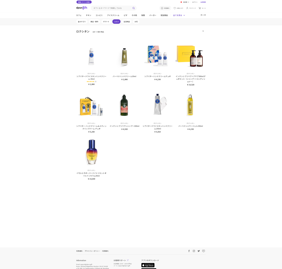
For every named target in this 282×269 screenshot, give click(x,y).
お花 (136, 21)
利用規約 (79, 251)
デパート (106, 21)
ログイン (195, 2)
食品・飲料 (94, 21)
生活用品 (127, 21)
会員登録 (203, 2)
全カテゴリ (82, 21)
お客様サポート (120, 260)
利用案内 (105, 251)
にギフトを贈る (84, 2)
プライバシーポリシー (92, 251)
